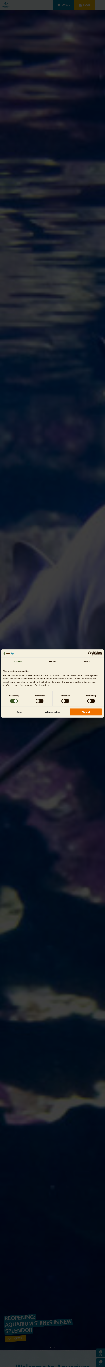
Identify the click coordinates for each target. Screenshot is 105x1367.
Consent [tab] (18, 661)
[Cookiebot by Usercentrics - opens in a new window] (90, 654)
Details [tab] (52, 661)
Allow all (86, 712)
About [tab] (87, 661)
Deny (19, 712)
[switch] (39, 701)
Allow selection (52, 712)
